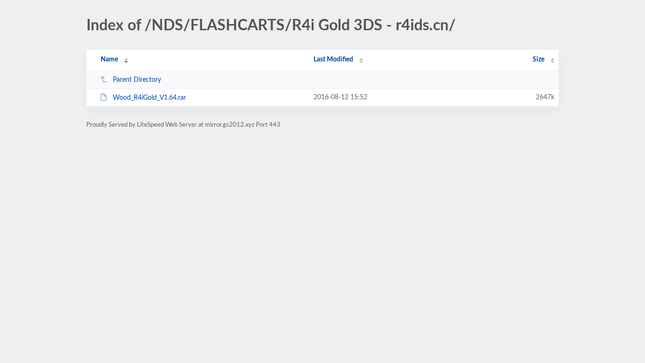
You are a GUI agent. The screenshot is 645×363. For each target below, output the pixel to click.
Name (109, 59)
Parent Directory (137, 80)
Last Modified (333, 59)
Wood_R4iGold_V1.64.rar (149, 98)
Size (538, 59)
